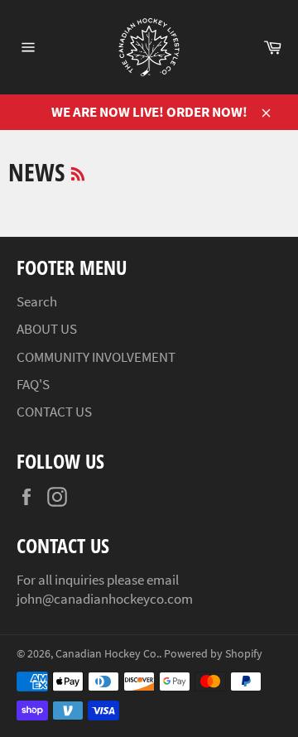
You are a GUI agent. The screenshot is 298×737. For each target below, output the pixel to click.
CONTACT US (54, 411)
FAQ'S (33, 384)
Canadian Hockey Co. (107, 654)
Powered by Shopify (213, 654)
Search (37, 301)
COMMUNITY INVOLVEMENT (96, 357)
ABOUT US (47, 329)
